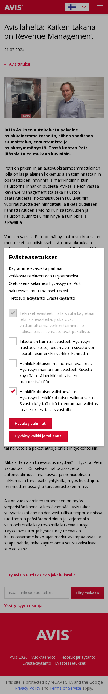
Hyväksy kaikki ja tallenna (38, 435)
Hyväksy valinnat (30, 423)
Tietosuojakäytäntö (27, 298)
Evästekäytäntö (60, 298)
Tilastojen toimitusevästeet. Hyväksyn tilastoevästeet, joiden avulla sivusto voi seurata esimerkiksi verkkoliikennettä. (57, 347)
